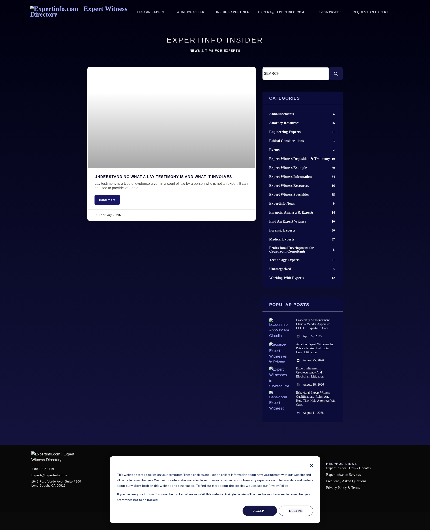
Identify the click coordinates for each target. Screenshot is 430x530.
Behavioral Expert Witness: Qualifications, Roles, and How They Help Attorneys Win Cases (315, 398)
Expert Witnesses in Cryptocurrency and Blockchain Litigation (310, 372)
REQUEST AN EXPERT (370, 12)
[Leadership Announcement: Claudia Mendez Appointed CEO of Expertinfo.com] (279, 328)
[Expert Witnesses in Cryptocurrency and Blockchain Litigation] (279, 377)
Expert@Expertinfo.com (281, 12)
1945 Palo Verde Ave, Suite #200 (56, 483)
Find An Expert (151, 12)
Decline (296, 511)
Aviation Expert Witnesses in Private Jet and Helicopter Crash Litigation (314, 348)
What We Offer (190, 12)
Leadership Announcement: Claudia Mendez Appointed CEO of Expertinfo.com (313, 324)
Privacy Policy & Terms (343, 487)
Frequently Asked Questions (346, 481)
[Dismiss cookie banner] (311, 466)
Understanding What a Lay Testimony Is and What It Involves (163, 177)
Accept (260, 511)
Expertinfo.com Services (343, 474)
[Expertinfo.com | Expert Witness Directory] (81, 14)
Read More (107, 200)
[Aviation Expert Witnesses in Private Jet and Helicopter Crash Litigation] (279, 352)
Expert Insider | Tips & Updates (348, 468)
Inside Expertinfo (232, 12)
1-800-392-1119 (330, 12)
